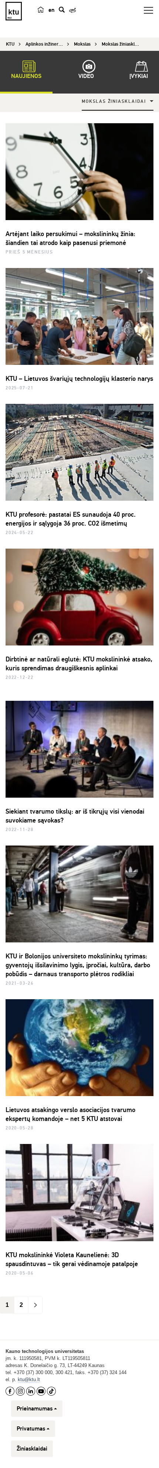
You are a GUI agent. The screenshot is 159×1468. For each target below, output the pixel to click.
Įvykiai (138, 76)
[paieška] (61, 9)
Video (86, 76)
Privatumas (31, 1428)
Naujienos (26, 76)
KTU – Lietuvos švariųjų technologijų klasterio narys (79, 379)
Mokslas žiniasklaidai (114, 101)
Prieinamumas (35, 1408)
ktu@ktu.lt (29, 1379)
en (51, 10)
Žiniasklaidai (32, 1448)
